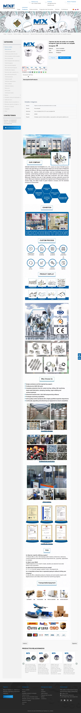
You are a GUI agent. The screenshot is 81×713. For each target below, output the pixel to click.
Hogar (42, 689)
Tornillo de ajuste (8, 79)
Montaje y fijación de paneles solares (13, 102)
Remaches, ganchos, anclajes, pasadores (13, 104)
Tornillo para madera (9, 92)
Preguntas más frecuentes (46, 695)
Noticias (42, 696)
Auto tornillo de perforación (10, 74)
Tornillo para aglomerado (10, 51)
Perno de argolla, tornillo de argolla (12, 56)
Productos (43, 691)
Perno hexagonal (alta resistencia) (12, 60)
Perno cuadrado (8, 83)
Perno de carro (8, 49)
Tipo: (50, 50)
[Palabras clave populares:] (77, 3)
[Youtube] (71, 700)
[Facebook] (61, 700)
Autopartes (7, 108)
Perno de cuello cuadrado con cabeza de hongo (13, 72)
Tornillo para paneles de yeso (11, 53)
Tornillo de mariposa (9, 86)
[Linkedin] (64, 700)
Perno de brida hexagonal (10, 65)
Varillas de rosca (8, 99)
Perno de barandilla (9, 58)
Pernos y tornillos (8, 47)
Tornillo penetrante (9, 76)
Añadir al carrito (65, 57)
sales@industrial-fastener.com (12, 127)
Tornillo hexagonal (9, 63)
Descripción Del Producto (28, 74)
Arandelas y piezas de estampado (12, 97)
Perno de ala (7, 90)
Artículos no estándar (9, 106)
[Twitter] (67, 700)
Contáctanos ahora (8, 696)
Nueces (6, 95)
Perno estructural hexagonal (11, 67)
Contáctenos (43, 698)
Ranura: (51, 52)
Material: (51, 48)
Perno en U (7, 88)
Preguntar (53, 57)
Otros (6, 111)
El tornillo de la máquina (10, 70)
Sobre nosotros (44, 693)
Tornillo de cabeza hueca (10, 81)
